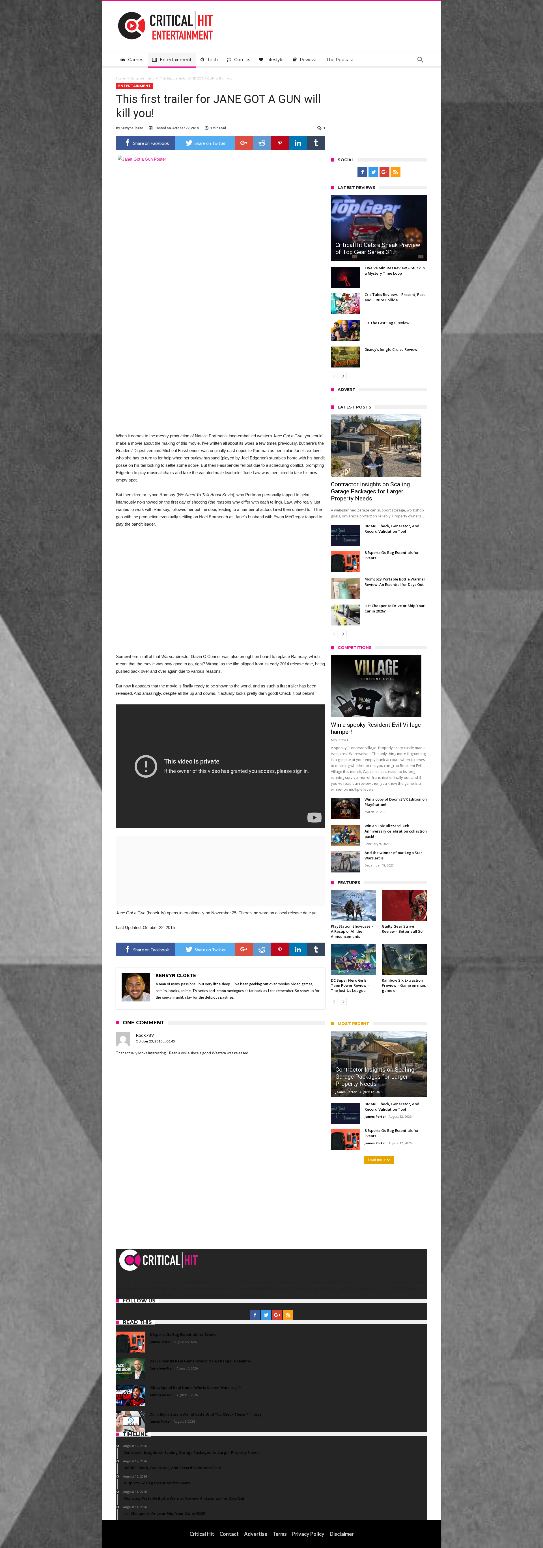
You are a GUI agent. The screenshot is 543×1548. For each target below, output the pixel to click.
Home (120, 78)
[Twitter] (373, 172)
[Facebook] (362, 172)
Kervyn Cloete (131, 128)
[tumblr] (316, 143)
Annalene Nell (162, 1368)
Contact (229, 1534)
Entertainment (142, 78)
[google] (244, 143)
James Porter (346, 1092)
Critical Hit (201, 1534)
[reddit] (262, 143)
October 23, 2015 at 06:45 (155, 1041)
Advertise (255, 1534)
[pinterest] (280, 143)
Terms (280, 1534)
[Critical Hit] (165, 9)
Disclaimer (342, 1534)
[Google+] (384, 172)
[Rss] (395, 172)
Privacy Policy (308, 1534)
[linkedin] (298, 143)
